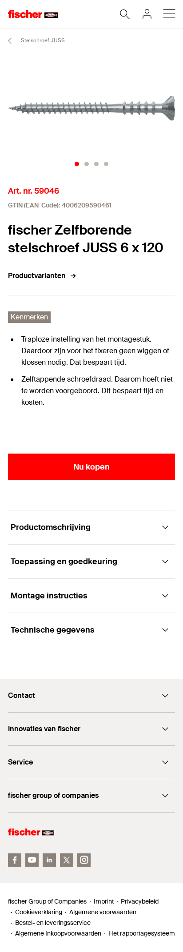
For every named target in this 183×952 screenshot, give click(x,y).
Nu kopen (91, 467)
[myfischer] (147, 14)
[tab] (77, 164)
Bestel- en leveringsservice (53, 923)
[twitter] (66, 860)
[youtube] (32, 860)
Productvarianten (37, 275)
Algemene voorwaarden (102, 912)
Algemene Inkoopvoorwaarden (58, 933)
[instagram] (84, 860)
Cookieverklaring (38, 912)
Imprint (104, 901)
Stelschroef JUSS (42, 40)
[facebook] (14, 860)
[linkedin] (49, 860)
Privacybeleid (140, 901)
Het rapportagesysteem (141, 933)
